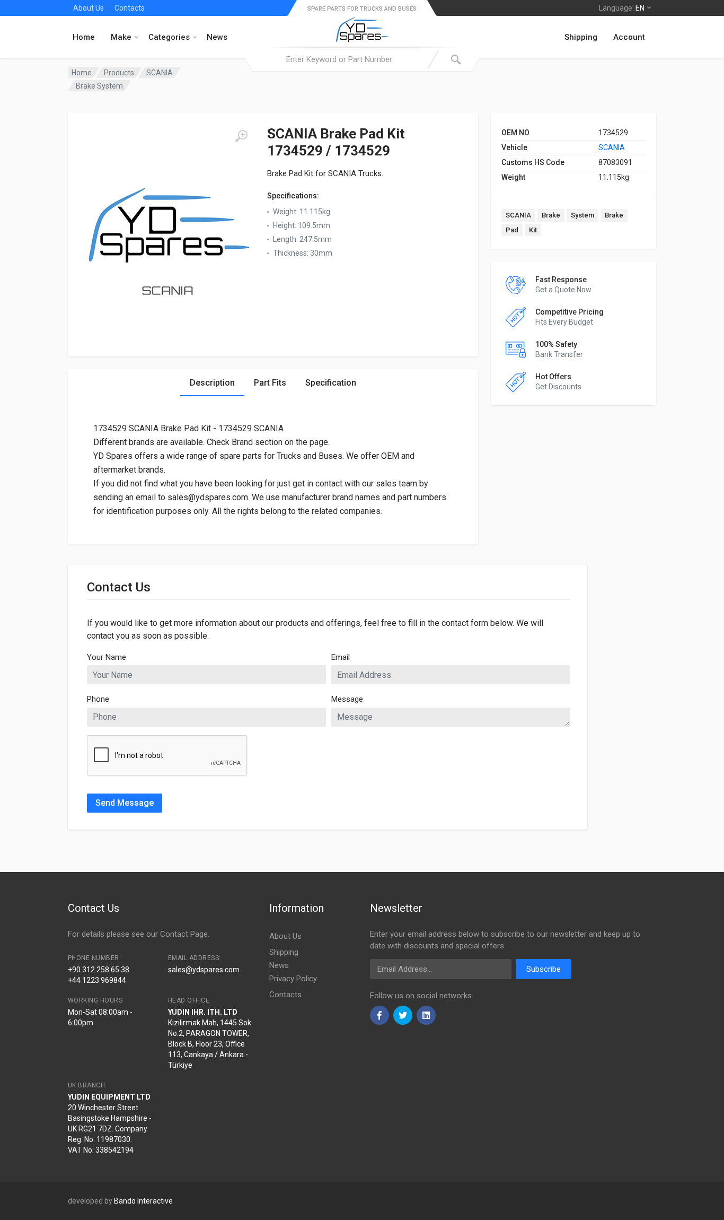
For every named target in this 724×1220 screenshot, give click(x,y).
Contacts (129, 8)
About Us (88, 8)
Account (629, 37)
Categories (169, 37)
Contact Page (184, 934)
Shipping (580, 37)
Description (212, 383)
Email (340, 657)
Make (121, 37)
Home (84, 37)
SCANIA (611, 147)
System (582, 215)
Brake (551, 215)
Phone (98, 699)
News (217, 37)
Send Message (124, 803)
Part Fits (270, 383)
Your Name (106, 657)
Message (347, 699)
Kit (533, 230)
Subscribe (543, 969)
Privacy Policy (293, 978)
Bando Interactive (143, 1201)
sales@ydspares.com (204, 969)
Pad (512, 230)
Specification (330, 383)
